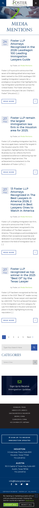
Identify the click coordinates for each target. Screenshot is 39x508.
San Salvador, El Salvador (19, 413)
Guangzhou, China (19, 419)
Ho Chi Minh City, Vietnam (19, 422)
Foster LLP (23, 491)
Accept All (10, 504)
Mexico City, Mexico (19, 410)
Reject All (26, 504)
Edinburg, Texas (19, 407)
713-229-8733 (19, 458)
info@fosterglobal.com (19, 481)
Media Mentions (26, 66)
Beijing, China (19, 416)
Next (29, 337)
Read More (8, 101)
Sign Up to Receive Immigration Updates (19, 388)
